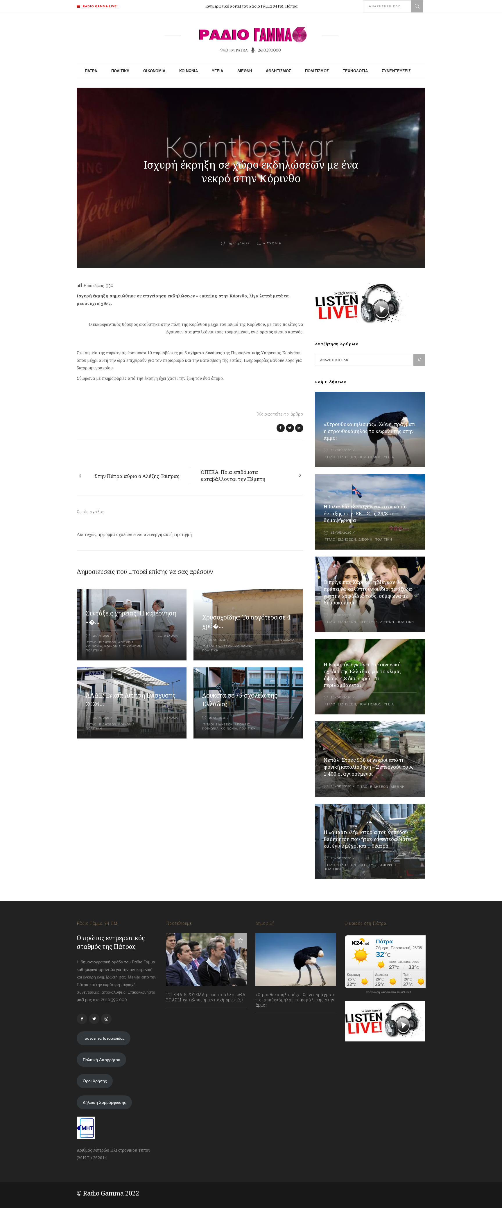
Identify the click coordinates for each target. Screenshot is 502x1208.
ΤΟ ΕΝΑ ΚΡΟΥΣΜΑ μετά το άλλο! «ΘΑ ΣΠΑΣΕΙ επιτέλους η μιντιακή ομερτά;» (205, 997)
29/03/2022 (238, 243)
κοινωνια (94, 646)
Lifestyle (368, 622)
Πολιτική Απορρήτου (101, 1059)
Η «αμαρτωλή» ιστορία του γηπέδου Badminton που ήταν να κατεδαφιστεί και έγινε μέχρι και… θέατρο (368, 839)
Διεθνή (365, 539)
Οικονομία (133, 646)
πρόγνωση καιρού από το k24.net (388, 992)
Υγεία (389, 457)
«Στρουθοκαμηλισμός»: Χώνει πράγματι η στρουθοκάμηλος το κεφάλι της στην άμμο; (370, 431)
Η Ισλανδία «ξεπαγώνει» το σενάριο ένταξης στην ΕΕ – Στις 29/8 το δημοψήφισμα (365, 513)
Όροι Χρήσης (95, 1081)
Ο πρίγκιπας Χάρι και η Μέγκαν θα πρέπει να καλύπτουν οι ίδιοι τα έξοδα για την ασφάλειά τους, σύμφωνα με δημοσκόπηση (368, 592)
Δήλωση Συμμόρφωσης (104, 1102)
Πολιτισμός (369, 457)
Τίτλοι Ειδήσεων (101, 642)
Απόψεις (126, 642)
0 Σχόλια (272, 243)
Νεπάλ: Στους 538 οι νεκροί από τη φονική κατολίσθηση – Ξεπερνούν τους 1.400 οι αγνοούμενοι (369, 766)
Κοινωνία (112, 646)
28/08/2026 (341, 450)
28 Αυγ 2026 (101, 635)
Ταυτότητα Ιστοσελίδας (104, 1038)
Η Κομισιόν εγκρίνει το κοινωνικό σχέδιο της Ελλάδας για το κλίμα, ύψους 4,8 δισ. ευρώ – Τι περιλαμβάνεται (362, 675)
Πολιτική (94, 650)
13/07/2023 (182, 1013)
